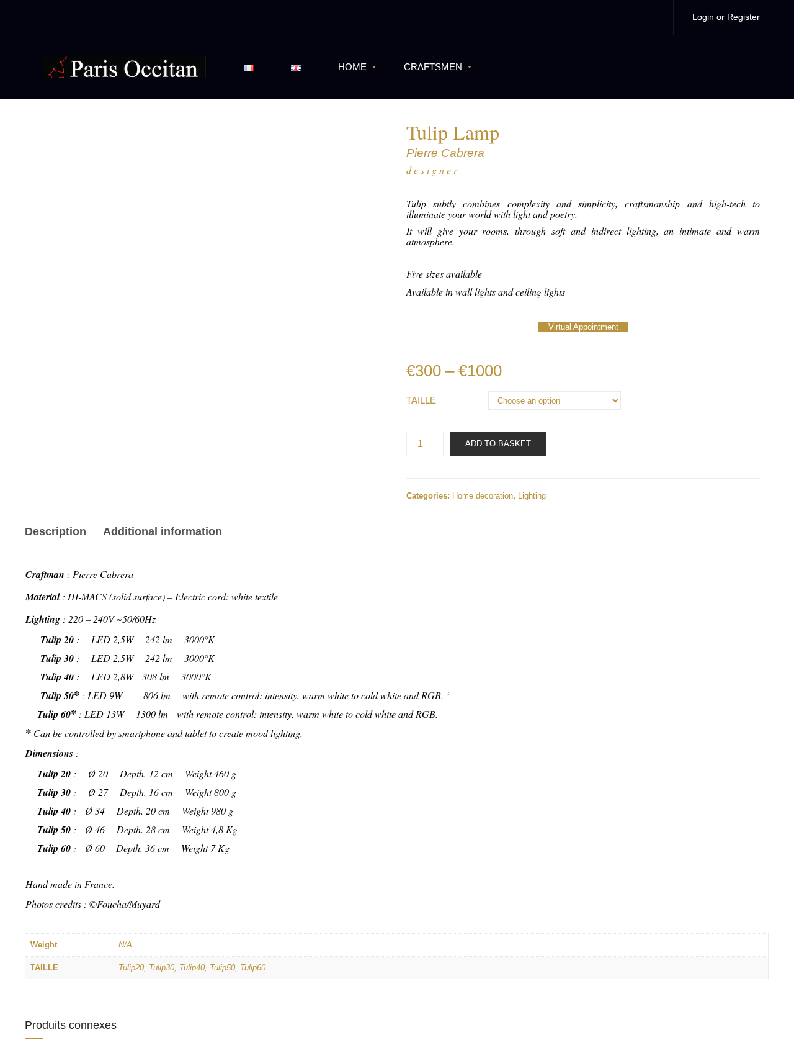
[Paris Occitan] (124, 66)
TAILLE (421, 400)
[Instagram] (650, 17)
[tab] (59, 533)
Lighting (532, 495)
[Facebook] (624, 17)
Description (55, 531)
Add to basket (498, 443)
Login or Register (726, 17)
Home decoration (482, 495)
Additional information (162, 531)
